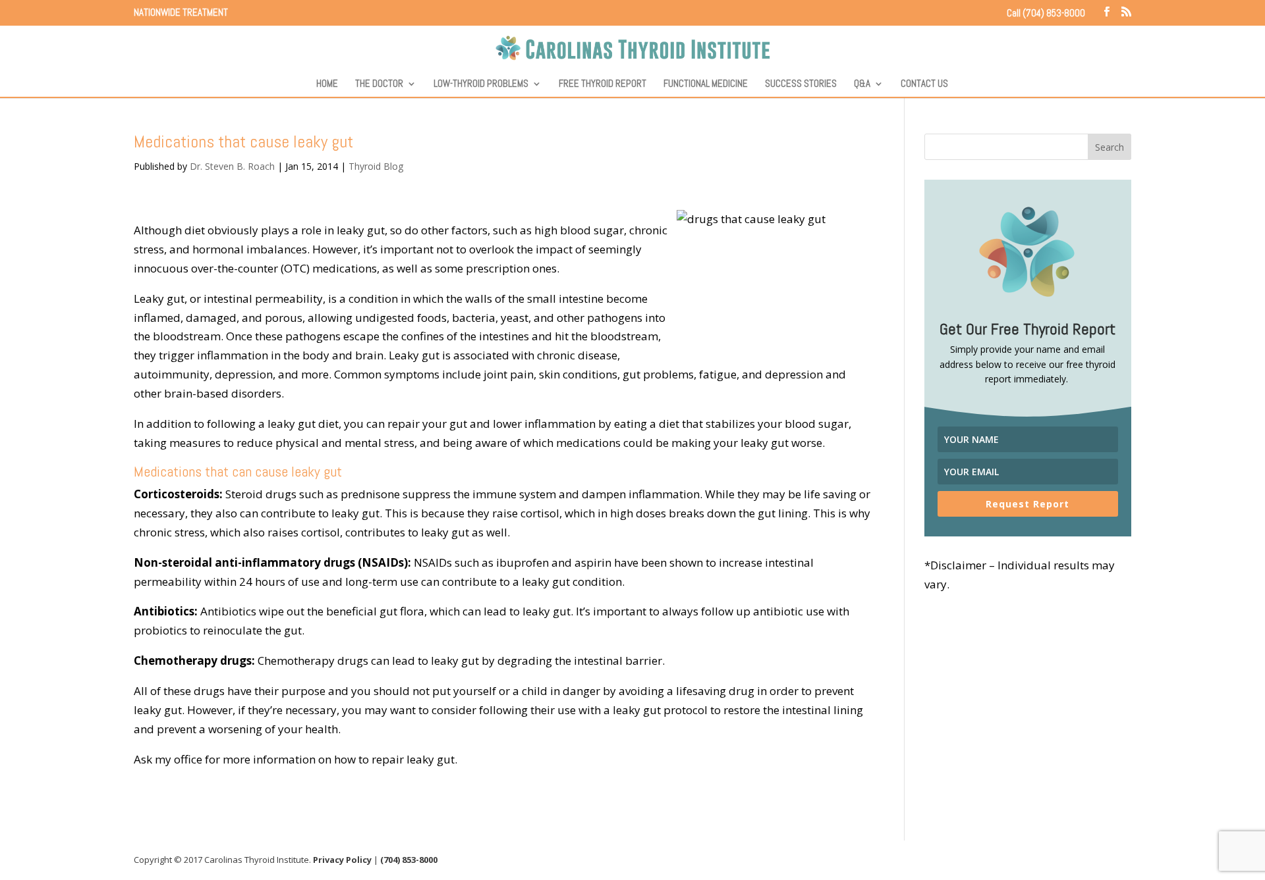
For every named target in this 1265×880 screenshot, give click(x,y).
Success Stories (801, 84)
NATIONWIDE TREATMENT (181, 12)
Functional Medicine (705, 84)
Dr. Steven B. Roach (232, 166)
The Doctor (379, 84)
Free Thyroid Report (602, 84)
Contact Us (924, 84)
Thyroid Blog (376, 166)
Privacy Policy (342, 860)
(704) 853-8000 (408, 860)
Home (327, 84)
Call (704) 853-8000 (1046, 13)
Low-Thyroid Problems (481, 84)
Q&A (862, 84)
